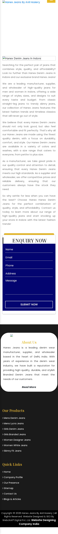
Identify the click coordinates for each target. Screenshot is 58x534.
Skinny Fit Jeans (12, 450)
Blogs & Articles (12, 499)
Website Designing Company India (37, 522)
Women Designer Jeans (17, 439)
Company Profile (13, 477)
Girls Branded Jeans (14, 434)
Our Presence (11, 482)
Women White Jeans (15, 445)
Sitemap (8, 488)
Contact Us (10, 493)
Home (10, 34)
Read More (29, 387)
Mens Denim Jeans (14, 418)
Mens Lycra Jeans (13, 423)
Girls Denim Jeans (13, 429)
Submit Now (29, 304)
